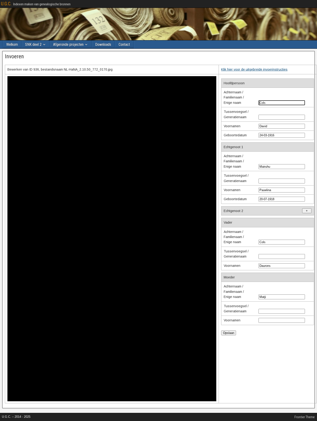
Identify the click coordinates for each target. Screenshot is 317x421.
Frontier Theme (304, 417)
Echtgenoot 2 (266, 211)
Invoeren (14, 56)
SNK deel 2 (33, 44)
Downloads (103, 44)
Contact (124, 44)
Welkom (12, 44)
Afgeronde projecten (68, 44)
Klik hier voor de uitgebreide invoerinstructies (254, 69)
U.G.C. (6, 4)
